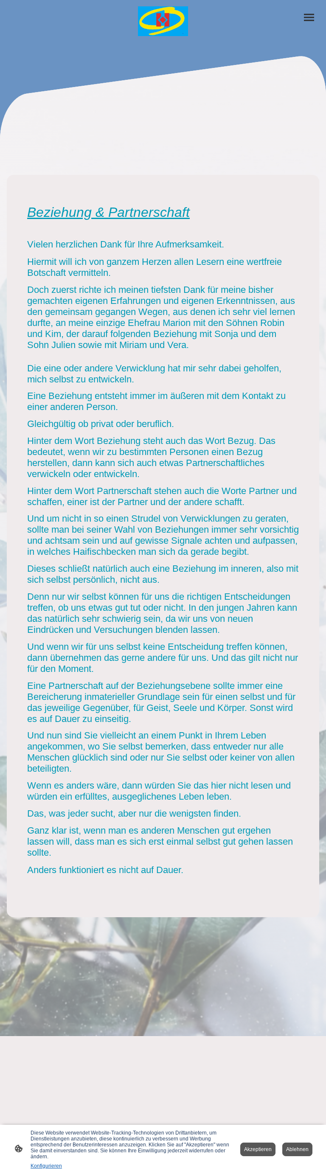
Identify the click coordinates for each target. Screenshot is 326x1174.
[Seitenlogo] (163, 21)
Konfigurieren (46, 1166)
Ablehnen (297, 1149)
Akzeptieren (258, 1149)
